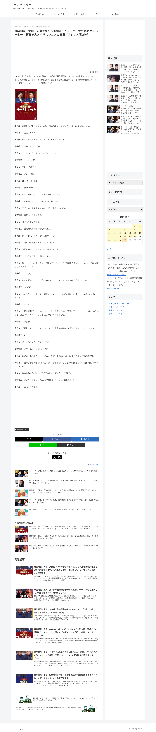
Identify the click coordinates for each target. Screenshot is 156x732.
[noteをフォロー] (59, 457)
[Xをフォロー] (54, 457)
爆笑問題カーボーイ (22, 429)
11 (115, 233)
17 (109, 236)
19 (120, 236)
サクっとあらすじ (116, 307)
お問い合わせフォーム (116, 275)
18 (114, 236)
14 (130, 233)
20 (125, 236)
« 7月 (109, 249)
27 (125, 240)
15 (135, 233)
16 (140, 233)
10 (109, 233)
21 (130, 236)
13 (125, 233)
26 (120, 240)
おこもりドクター (116, 314)
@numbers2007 (113, 288)
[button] (71, 445)
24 (109, 240)
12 (120, 233)
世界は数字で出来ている (119, 303)
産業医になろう (115, 310)
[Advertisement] (57, 53)
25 (114, 240)
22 (135, 236)
